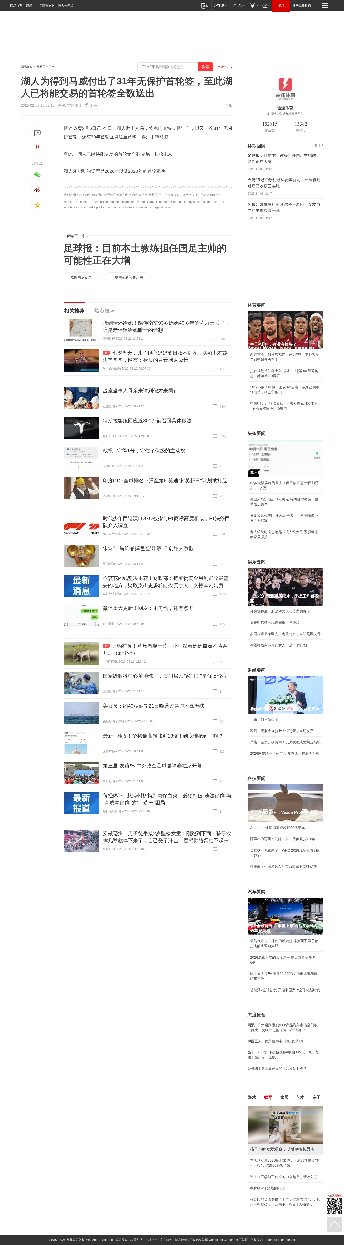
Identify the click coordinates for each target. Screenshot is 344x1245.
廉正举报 (242, 1240)
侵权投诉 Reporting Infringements (273, 1240)
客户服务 (166, 1240)
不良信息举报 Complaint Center (211, 1240)
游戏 (252, 1097)
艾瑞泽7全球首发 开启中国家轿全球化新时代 (285, 990)
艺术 (300, 1097)
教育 (268, 1097)
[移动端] (204, 5)
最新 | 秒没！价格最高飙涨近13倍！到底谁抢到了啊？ (163, 736)
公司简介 (122, 1240)
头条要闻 (257, 433)
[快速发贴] (37, 133)
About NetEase (102, 1240)
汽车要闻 (257, 891)
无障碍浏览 (46, 5)
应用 (29, 5)
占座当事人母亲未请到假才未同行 (140, 390)
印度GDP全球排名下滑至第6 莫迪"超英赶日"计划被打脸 (165, 480)
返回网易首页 (81, 277)
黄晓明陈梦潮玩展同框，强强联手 (276, 622)
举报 (228, 105)
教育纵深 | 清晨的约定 (267, 1188)
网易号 (40, 67)
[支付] (253, 5)
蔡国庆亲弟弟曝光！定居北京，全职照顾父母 (285, 634)
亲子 (317, 1097)
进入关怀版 (65, 5)
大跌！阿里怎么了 (264, 719)
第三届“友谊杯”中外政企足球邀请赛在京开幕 (152, 765)
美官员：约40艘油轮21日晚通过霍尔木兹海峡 (153, 706)
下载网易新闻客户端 (127, 277)
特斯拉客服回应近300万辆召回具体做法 (147, 420)
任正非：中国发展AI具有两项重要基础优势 (283, 867)
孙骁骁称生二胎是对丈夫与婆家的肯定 (280, 611)
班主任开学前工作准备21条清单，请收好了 (284, 1177)
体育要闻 (257, 305)
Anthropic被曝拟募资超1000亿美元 (277, 828)
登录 (281, 5)
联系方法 (136, 1240)
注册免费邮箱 (302, 5)
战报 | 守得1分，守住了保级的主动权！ (146, 450)
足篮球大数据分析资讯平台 (285, 113)
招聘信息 (151, 1240)
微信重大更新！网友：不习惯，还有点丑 (148, 608)
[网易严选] (238, 5)
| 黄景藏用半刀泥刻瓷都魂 (275, 1041)
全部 (318, 145)
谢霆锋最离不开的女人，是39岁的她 (278, 645)
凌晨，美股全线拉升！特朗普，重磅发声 (282, 731)
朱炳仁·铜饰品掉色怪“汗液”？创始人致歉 (148, 548)
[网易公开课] (220, 5)
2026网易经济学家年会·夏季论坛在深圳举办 (284, 753)
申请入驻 (224, 66)
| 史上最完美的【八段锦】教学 (277, 1068)
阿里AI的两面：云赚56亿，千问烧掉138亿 (283, 839)
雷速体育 (74, 105)
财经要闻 (257, 670)
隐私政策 (181, 1240)
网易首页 (16, 5)
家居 (284, 1097)
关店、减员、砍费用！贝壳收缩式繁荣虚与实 (285, 742)
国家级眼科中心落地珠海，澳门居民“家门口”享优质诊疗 (165, 676)
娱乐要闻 (257, 561)
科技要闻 (257, 778)
